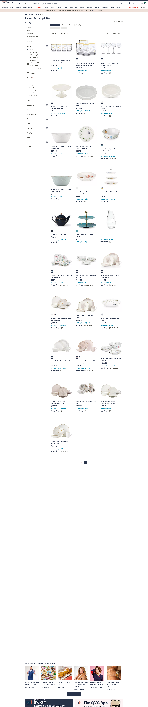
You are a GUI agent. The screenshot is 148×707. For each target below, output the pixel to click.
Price (28, 81)
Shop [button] (19, 3)
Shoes (71, 7)
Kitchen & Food (33, 14)
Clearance (38, 7)
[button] (129, 3)
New (11, 7)
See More (29, 77)
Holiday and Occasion (33, 142)
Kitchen (97, 7)
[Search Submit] (119, 3)
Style (28, 137)
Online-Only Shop (28, 7)
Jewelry (65, 7)
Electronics (89, 7)
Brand (29, 46)
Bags (76, 7)
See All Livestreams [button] (74, 694)
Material (29, 128)
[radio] (77, 59)
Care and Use (31, 105)
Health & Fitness (115, 7)
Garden (46, 7)
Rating (29, 110)
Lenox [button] (64, 28)
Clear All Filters (118, 21)
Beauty (59, 7)
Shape (29, 146)
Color (28, 123)
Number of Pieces (32, 114)
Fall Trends (18, 7)
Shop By (29, 133)
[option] (74, 10)
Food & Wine (104, 7)
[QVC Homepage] (26, 14)
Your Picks (5, 7)
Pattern (29, 119)
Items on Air (36, 3)
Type (28, 100)
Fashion (52, 7)
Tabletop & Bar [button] (55, 28)
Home (82, 7)
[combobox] (80, 3)
